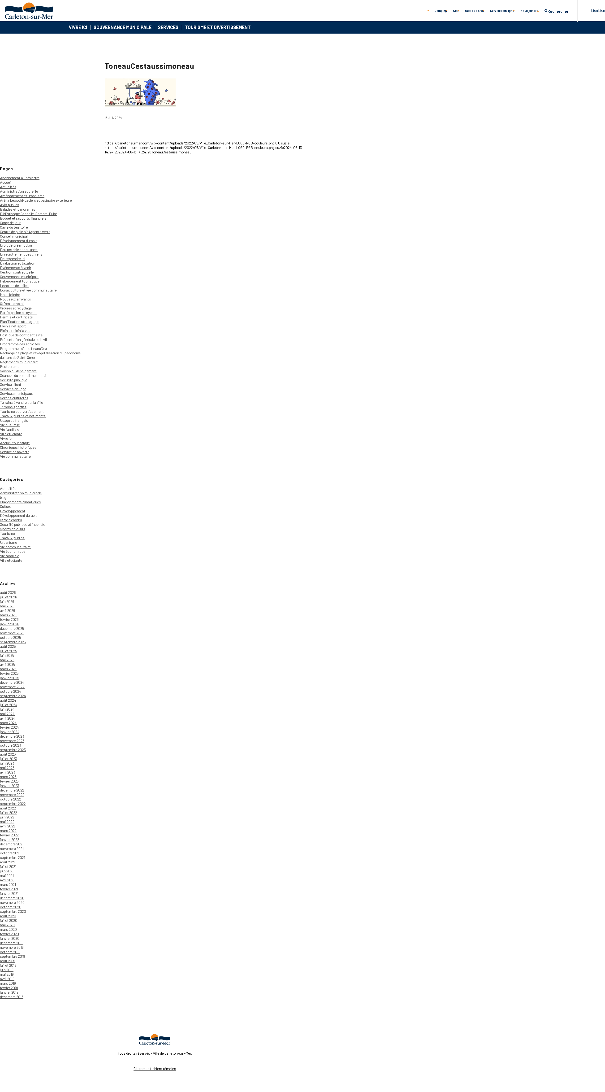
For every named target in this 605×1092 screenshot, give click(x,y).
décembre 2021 (11, 844)
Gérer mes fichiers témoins (155, 1068)
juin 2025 (7, 655)
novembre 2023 (12, 740)
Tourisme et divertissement (22, 411)
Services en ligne (13, 389)
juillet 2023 (8, 758)
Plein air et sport (13, 326)
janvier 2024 (9, 731)
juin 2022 (7, 817)
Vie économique (12, 551)
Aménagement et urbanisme (22, 195)
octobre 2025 (10, 637)
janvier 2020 (9, 938)
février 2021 (9, 889)
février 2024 (9, 727)
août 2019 (7, 960)
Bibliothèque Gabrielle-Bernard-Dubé (28, 213)
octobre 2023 (10, 745)
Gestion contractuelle (17, 272)
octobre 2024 (10, 691)
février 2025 (9, 673)
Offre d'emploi (11, 520)
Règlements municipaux (19, 362)
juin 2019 (6, 969)
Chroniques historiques (18, 447)
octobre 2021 (10, 853)
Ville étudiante (11, 433)
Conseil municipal (14, 236)
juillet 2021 (8, 866)
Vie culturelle (10, 424)
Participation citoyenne (18, 312)
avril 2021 (7, 880)
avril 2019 (7, 978)
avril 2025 (7, 664)
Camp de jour (10, 222)
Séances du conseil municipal (23, 375)
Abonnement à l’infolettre (19, 177)
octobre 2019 (10, 951)
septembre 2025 (13, 642)
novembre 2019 (12, 947)
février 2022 (9, 835)
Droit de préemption (16, 245)
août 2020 (8, 916)
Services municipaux (16, 393)
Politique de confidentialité (21, 335)
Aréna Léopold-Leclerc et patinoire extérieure (36, 200)
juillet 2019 (8, 965)
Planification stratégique (19, 321)
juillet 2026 (8, 597)
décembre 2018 (11, 996)
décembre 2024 (12, 682)
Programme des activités (20, 344)
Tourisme (7, 533)
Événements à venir (15, 267)
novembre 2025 (12, 633)
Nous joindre (10, 294)
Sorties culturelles (14, 398)
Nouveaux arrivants (15, 299)
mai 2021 (7, 875)
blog (3, 497)
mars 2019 (8, 983)
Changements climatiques (20, 502)
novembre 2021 (12, 848)
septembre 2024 (13, 695)
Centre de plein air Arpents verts (25, 231)
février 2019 (9, 987)
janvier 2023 (9, 785)
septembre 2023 (13, 749)
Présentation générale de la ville (24, 339)
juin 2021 (6, 871)
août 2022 (8, 808)
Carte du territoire (14, 227)
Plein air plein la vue (15, 330)
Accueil (6, 182)
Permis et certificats (16, 317)
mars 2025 (8, 668)
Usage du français (14, 420)
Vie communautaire (15, 456)
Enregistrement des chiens (21, 254)
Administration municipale (21, 493)
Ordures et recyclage (16, 308)
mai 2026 (7, 606)
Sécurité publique (13, 380)
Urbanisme (8, 542)
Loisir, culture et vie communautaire (28, 290)
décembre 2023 (12, 736)
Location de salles (14, 285)
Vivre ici (6, 438)
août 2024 (8, 700)
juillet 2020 (8, 920)
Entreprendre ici (12, 258)
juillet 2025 (8, 650)
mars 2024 (8, 722)
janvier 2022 (9, 839)
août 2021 (7, 862)
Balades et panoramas (17, 209)
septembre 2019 (12, 956)
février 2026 (9, 619)
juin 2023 (7, 763)
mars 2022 (8, 830)
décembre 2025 (12, 628)
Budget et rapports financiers (23, 218)
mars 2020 (8, 929)
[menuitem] (441, 10)
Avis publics (9, 204)
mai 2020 (7, 924)
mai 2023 (7, 767)
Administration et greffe (19, 191)
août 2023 (8, 754)
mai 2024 (7, 713)
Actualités (8, 186)
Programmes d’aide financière (23, 348)
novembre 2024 (12, 686)
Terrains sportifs (13, 407)
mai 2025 (7, 659)
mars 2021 (8, 884)
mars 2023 (8, 776)
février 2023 (9, 781)
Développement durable (18, 240)
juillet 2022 (8, 812)
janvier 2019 (9, 992)
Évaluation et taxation (17, 263)
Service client (10, 384)
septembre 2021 (12, 857)
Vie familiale (9, 429)
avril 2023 (7, 772)
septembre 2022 (13, 803)
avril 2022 (7, 826)
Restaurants (10, 366)
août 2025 (8, 646)
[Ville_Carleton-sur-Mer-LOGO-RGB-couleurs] (29, 10)
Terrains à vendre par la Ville (21, 402)
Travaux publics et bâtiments (23, 415)
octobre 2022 (10, 799)
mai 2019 (7, 974)
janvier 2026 (9, 624)
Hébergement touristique (19, 281)
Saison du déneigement (18, 371)
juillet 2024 (8, 704)
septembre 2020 (13, 911)
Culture (5, 506)
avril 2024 (7, 718)
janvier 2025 (9, 677)
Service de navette (14, 451)
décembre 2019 (11, 942)
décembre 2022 (12, 790)
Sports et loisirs (12, 528)
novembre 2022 (12, 794)
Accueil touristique (15, 442)
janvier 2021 (9, 893)
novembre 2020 (12, 902)
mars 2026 (8, 615)
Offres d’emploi (12, 303)
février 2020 (9, 933)
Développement (12, 511)
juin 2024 (7, 709)
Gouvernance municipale (19, 276)
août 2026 (8, 592)
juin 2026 (7, 601)
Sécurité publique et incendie (22, 524)
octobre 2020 (10, 907)
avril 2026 (7, 610)
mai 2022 (7, 821)
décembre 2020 (12, 898)
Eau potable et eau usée (19, 249)
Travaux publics (12, 537)
